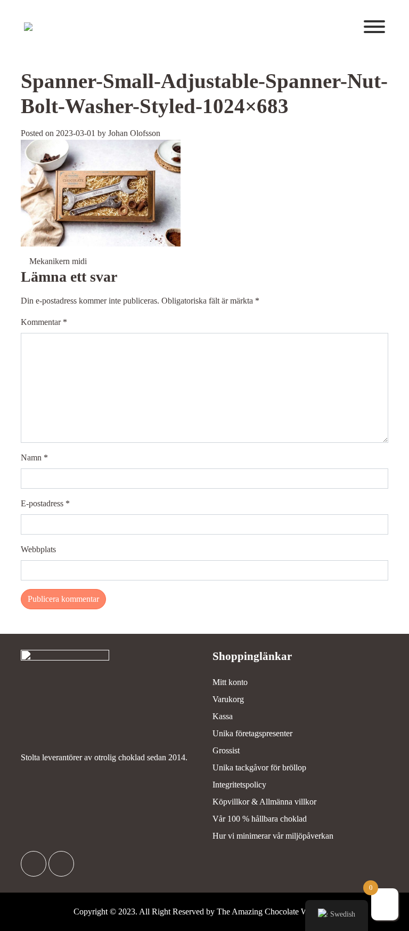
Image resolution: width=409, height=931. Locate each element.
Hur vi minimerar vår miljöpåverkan (272, 835)
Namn (34, 457)
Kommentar (44, 322)
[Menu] (374, 26)
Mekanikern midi (57, 261)
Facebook (34, 864)
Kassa (222, 716)
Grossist (226, 750)
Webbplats (38, 549)
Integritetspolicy (239, 784)
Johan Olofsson (134, 133)
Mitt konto (230, 682)
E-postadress (45, 503)
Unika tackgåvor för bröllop (259, 767)
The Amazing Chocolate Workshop (276, 911)
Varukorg (228, 699)
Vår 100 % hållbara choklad (259, 818)
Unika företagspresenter (252, 733)
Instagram (62, 864)
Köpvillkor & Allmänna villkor (264, 801)
